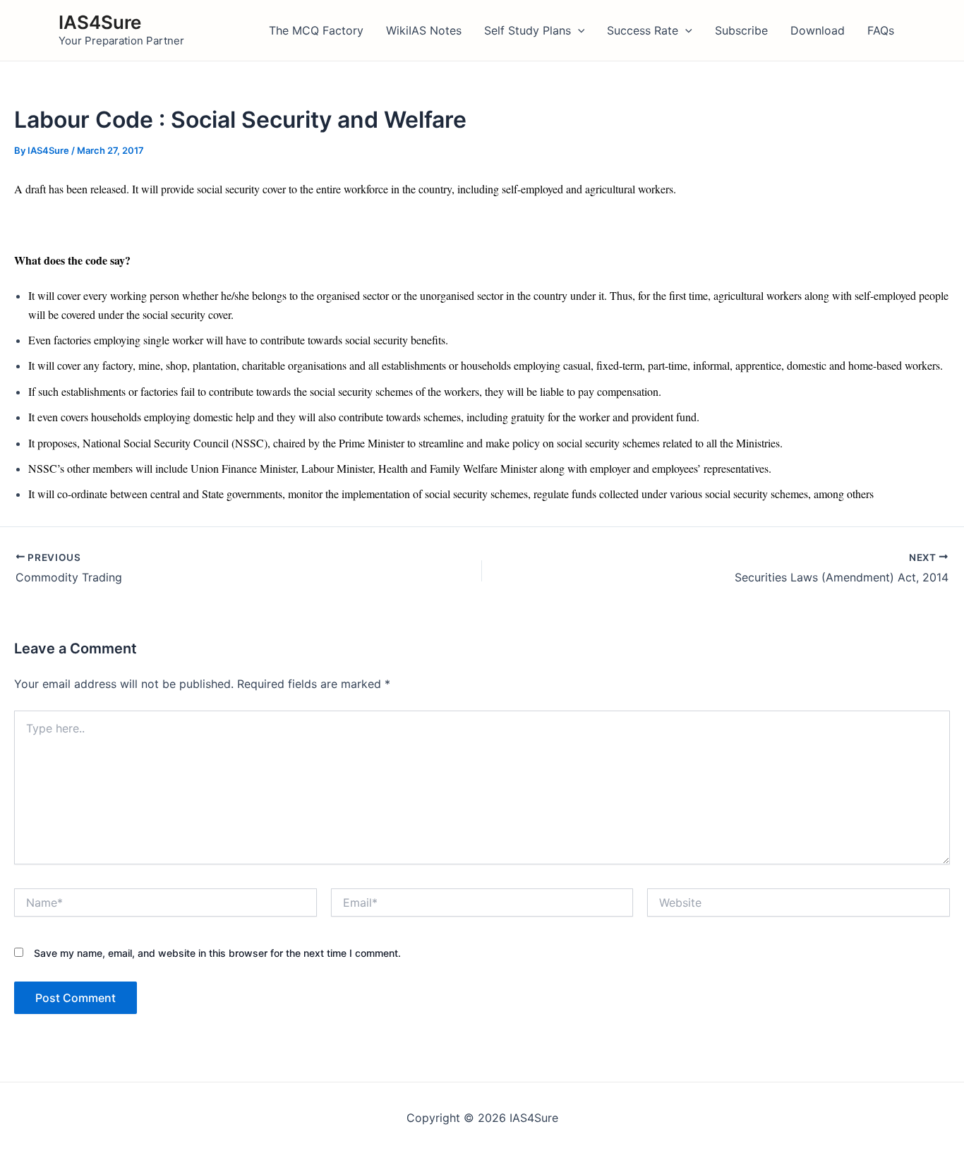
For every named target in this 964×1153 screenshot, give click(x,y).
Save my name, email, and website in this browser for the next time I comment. (217, 953)
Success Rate (642, 30)
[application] (578, 30)
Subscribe (741, 30)
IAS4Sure (100, 22)
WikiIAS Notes (424, 30)
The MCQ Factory (316, 30)
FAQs (880, 30)
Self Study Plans (527, 30)
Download (817, 30)
